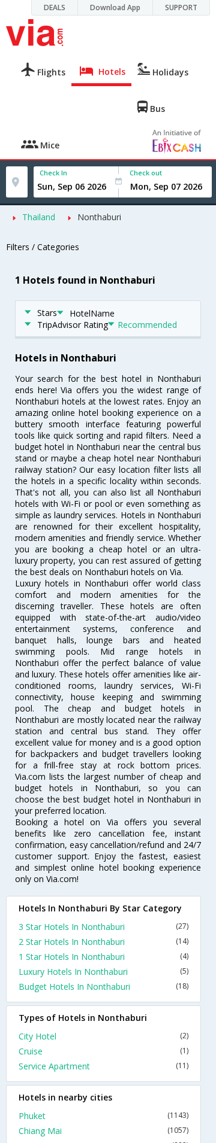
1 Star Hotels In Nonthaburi (103, 956)
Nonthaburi (99, 217)
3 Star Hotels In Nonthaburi (103, 926)
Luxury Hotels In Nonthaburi (103, 971)
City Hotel (103, 1036)
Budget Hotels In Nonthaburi (103, 986)
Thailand (38, 217)
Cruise (103, 1051)
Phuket (103, 1115)
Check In (53, 172)
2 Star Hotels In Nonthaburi (103, 941)
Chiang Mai (103, 1130)
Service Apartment (103, 1066)
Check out (146, 172)
